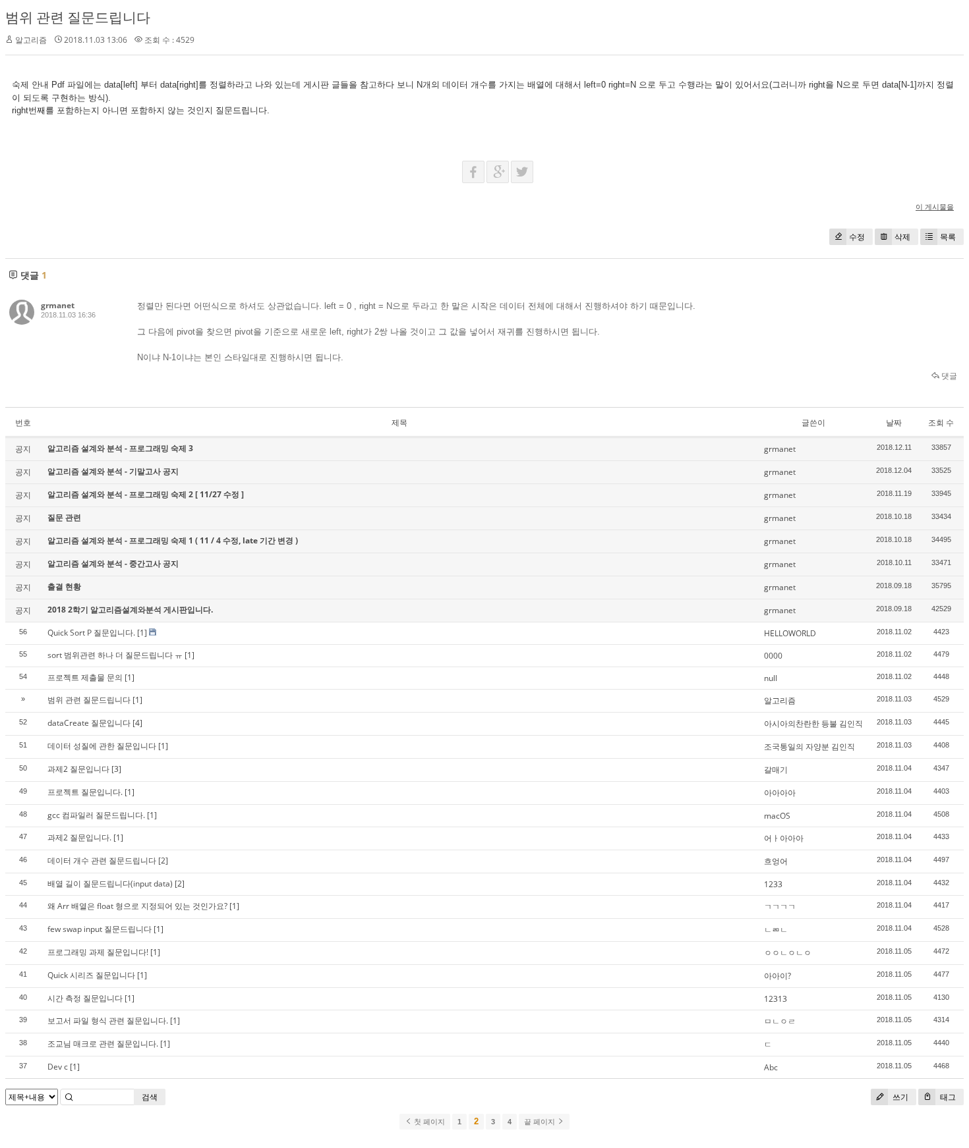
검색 (150, 1097)
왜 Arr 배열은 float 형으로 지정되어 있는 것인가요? (137, 906)
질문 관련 (64, 517)
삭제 (902, 236)
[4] (137, 722)
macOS (777, 815)
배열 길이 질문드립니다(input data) (110, 883)
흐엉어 (776, 861)
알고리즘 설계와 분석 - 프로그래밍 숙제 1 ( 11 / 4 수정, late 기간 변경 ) (172, 540)
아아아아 (780, 792)
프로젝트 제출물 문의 (85, 677)
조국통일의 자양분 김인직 (809, 746)
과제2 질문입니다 (78, 769)
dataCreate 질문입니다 (89, 722)
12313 (775, 998)
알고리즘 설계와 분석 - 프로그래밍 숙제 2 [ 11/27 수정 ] (145, 494)
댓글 (948, 375)
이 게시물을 (935, 206)
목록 (948, 236)
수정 (857, 236)
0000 (773, 655)
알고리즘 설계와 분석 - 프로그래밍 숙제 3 (120, 448)
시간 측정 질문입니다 (85, 998)
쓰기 (899, 1097)
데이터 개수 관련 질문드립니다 (101, 860)
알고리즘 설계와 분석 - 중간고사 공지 (113, 563)
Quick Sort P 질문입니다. (91, 632)
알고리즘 (780, 700)
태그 (947, 1097)
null (770, 678)
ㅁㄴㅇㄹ (780, 1021)
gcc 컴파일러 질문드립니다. (96, 815)
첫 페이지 (428, 1122)
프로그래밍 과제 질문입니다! (97, 952)
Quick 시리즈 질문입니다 (91, 975)
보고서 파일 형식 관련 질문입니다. (107, 1020)
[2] (163, 860)
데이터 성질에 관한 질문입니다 (101, 746)
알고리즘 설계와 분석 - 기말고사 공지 (113, 471)
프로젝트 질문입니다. (85, 792)
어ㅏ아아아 (784, 838)
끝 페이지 (540, 1122)
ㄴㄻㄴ (776, 929)
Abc (771, 1067)
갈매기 (776, 769)
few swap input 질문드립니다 (99, 929)
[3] (116, 769)
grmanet (57, 305)
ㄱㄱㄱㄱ (780, 906)
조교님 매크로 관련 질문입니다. (102, 1043)
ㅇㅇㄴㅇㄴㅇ (787, 952)
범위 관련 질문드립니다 (77, 17)
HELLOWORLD (790, 633)
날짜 (894, 422)
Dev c (57, 1066)
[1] (142, 632)
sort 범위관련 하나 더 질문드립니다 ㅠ (115, 655)
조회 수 (941, 422)
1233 (773, 884)
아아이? (777, 975)
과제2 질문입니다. (79, 837)
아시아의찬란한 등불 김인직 (813, 723)
